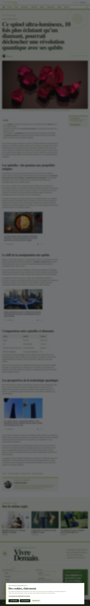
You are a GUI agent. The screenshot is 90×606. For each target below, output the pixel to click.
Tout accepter (25, 600)
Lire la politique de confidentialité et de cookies (19, 596)
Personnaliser (36, 600)
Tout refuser (13, 600)
